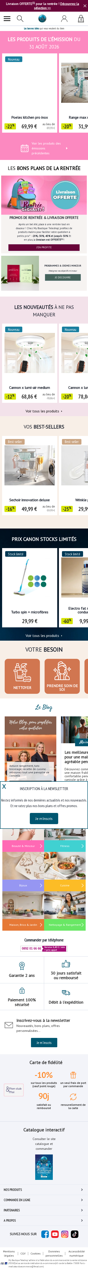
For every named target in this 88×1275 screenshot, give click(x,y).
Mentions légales (9, 1253)
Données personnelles (54, 1253)
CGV (23, 1253)
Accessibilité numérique (77, 1253)
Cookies (36, 1253)
